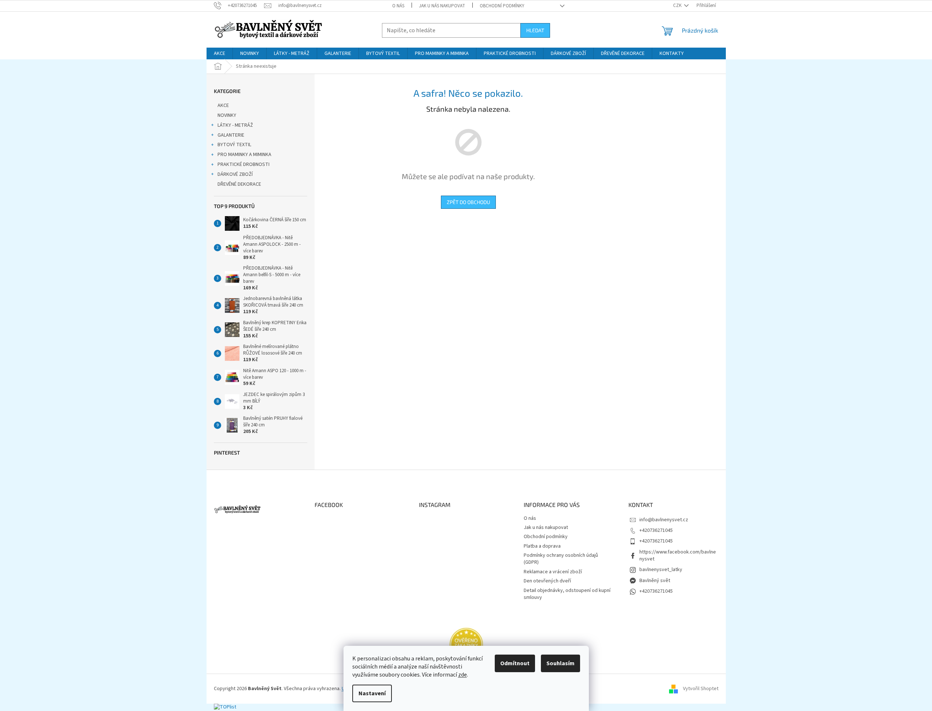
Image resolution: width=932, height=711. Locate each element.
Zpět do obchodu (468, 202)
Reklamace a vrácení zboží (553, 571)
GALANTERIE (231, 135)
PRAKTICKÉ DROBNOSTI (244, 164)
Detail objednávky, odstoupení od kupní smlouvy (567, 594)
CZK (678, 5)
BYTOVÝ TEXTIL (234, 144)
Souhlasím (560, 663)
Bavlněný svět (654, 580)
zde (462, 675)
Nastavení (372, 693)
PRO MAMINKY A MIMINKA (244, 154)
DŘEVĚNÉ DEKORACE (239, 184)
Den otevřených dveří (547, 581)
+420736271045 (656, 530)
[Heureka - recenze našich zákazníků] (466, 644)
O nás (398, 6)
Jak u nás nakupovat (442, 6)
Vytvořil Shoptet (701, 688)
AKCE (223, 105)
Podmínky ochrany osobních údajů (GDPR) (561, 559)
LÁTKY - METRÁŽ (235, 125)
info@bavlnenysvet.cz (663, 519)
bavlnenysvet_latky (660, 569)
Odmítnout (515, 663)
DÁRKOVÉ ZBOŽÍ (235, 174)
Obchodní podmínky (502, 6)
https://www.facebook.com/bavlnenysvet (677, 555)
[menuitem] (220, 53)
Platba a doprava (542, 546)
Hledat (535, 30)
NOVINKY (227, 115)
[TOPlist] (225, 707)
